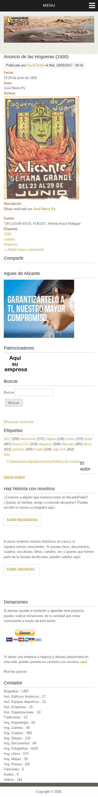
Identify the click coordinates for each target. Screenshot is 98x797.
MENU (49, 5)
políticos (18, 449)
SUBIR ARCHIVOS (21, 569)
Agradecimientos (40, 461)
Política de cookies (66, 461)
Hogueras (11, 244)
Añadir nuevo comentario (26, 249)
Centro (70, 439)
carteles (9, 239)
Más (7, 454)
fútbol (88, 439)
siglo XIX (59, 449)
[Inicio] (49, 41)
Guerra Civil (20, 444)
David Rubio (35, 65)
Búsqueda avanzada (18, 422)
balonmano (28, 439)
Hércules (68, 444)
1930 (7, 234)
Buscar (9, 392)
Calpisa (50, 439)
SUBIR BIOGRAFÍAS (22, 520)
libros (87, 444)
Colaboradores (17, 461)
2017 (7, 439)
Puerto (38, 449)
